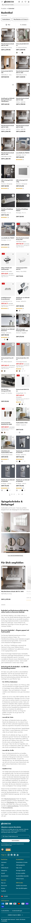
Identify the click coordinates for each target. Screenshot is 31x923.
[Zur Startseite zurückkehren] (9, 2)
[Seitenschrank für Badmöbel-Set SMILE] (8, 414)
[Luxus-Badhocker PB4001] (8, 229)
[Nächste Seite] (22, 494)
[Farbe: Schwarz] (17, 310)
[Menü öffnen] (2, 2)
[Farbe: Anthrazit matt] (22, 52)
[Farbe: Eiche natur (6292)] (17, 371)
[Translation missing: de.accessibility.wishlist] (25, 2)
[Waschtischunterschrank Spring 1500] (23, 229)
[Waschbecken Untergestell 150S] (8, 380)
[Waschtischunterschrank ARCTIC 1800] (23, 117)
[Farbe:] (7, 432)
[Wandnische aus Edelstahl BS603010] (8, 320)
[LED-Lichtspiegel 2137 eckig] (23, 171)
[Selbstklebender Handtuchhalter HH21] (8, 442)
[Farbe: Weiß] (22, 310)
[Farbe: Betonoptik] (19, 371)
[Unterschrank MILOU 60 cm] (23, 35)
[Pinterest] (14, 855)
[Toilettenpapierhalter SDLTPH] (23, 259)
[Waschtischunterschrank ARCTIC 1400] (23, 62)
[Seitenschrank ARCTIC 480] (8, 62)
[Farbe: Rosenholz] (2, 432)
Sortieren (24, 24)
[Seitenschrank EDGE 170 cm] (23, 380)
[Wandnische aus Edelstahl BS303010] (23, 289)
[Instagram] (8, 855)
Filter (9, 24)
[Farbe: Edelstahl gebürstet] (19, 310)
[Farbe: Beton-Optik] (4, 371)
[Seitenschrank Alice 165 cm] (23, 349)
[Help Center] (19, 2)
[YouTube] (18, 855)
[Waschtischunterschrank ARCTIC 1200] (8, 144)
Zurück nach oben (14, 915)
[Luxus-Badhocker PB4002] (23, 144)
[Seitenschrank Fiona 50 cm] (8, 349)
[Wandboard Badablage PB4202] (23, 200)
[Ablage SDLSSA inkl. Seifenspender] (8, 259)
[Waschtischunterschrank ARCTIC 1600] (8, 35)
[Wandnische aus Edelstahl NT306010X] (8, 471)
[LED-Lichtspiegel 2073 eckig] (8, 171)
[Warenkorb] (28, 2)
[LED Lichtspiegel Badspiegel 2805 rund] (23, 320)
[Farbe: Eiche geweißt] (4, 432)
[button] (19, 159)
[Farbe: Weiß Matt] (19, 52)
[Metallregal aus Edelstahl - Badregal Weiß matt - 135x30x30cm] (8, 89)
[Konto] (22, 2)
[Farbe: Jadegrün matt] (17, 52)
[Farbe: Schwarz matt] (19, 404)
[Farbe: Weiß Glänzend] (17, 404)
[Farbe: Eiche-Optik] (2, 371)
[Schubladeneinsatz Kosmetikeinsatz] (8, 289)
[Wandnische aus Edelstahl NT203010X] (23, 442)
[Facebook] (11, 855)
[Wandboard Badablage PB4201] (8, 200)
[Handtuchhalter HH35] (23, 414)
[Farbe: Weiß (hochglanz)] (22, 371)
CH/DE (6, 896)
